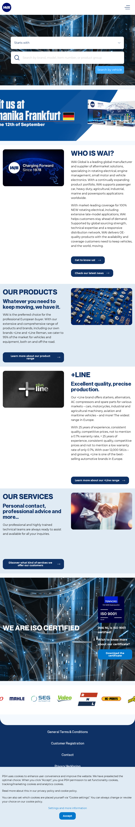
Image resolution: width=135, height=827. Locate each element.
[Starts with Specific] (67, 44)
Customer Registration (67, 743)
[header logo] (6, 7)
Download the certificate (115, 654)
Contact (68, 755)
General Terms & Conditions (67, 732)
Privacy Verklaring (68, 766)
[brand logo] (15, 699)
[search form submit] (17, 57)
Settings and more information (67, 808)
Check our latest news (89, 273)
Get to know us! (85, 260)
